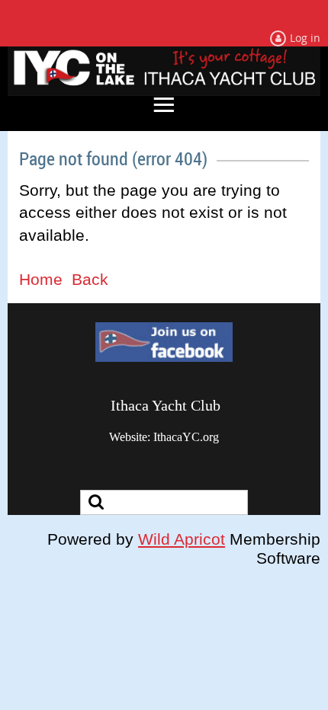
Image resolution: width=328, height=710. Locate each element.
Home (41, 279)
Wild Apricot (181, 539)
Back (90, 279)
